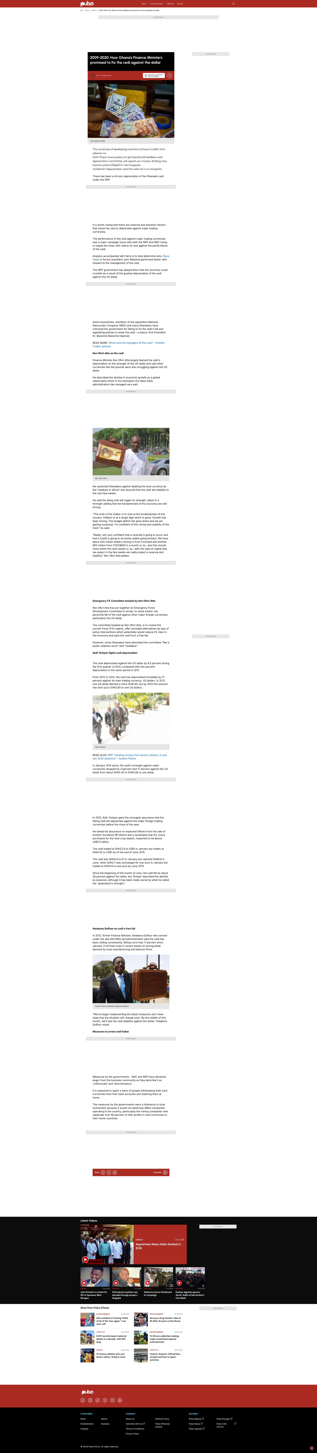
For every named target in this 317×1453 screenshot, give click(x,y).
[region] (158, 1284)
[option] (95, 1284)
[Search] (234, 3)
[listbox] (158, 1284)
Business (105, 1424)
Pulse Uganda (195, 1429)
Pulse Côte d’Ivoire (222, 1425)
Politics (93, 10)
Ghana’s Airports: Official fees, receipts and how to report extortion (165, 1357)
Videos (139, 1240)
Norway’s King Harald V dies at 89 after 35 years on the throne (165, 1319)
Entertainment (156, 3)
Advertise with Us (134, 1424)
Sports (180, 3)
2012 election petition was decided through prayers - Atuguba (125, 1295)
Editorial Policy (162, 1419)
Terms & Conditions (135, 1429)
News (144, 3)
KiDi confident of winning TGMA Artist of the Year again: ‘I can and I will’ (112, 1321)
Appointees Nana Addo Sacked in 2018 (158, 1246)
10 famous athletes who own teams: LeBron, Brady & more (110, 1355)
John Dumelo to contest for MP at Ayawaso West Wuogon (93, 1295)
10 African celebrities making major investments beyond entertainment (164, 1339)
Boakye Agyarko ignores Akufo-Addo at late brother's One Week (190, 1295)
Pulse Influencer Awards (162, 1425)
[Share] (169, 75)
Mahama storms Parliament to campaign (158, 1293)
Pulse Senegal (223, 1419)
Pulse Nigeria (195, 1419)
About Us (130, 1419)
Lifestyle (170, 3)
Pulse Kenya (194, 1424)
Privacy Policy (132, 1433)
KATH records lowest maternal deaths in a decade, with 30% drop (111, 1339)
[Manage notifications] (312, 1448)
